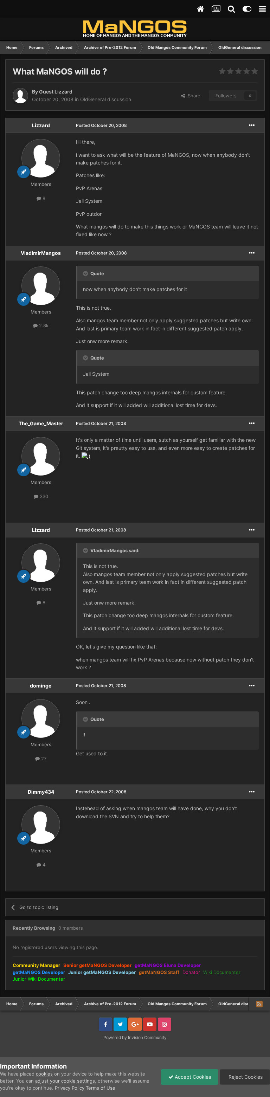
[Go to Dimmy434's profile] (40, 824)
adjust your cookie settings (65, 1081)
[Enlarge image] (86, 456)
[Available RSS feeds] (259, 1004)
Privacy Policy (69, 1088)
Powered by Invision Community (135, 1037)
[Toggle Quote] (86, 273)
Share (192, 95)
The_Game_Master (41, 423)
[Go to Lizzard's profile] (40, 158)
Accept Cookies (192, 1077)
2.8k (43, 325)
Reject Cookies (245, 1077)
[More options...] (252, 125)
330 (43, 496)
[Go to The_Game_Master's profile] (40, 456)
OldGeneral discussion (105, 99)
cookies (44, 1074)
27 (43, 758)
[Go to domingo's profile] (40, 718)
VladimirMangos (41, 253)
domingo (41, 686)
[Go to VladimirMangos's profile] (40, 285)
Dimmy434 (41, 792)
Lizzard (41, 125)
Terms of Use (100, 1088)
